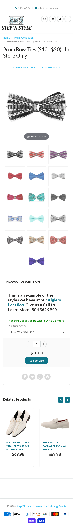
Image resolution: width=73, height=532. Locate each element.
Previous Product (26, 67)
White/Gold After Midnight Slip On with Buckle (18, 446)
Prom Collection (24, 37)
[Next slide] (66, 106)
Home (6, 37)
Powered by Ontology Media (49, 506)
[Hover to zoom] (36, 107)
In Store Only (17, 325)
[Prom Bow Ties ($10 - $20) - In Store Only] (15, 154)
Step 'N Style (24, 506)
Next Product (49, 67)
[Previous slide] (7, 106)
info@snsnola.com (48, 7)
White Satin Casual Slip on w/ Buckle (54, 446)
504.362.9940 (25, 7)
